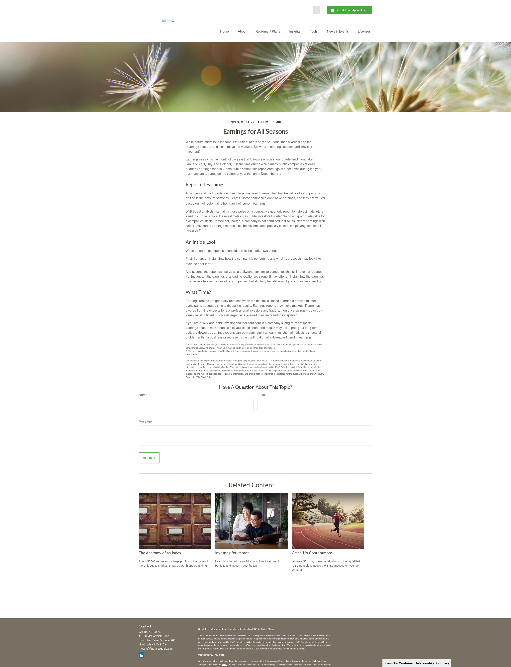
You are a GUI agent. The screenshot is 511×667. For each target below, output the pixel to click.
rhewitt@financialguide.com (156, 648)
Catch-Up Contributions (312, 553)
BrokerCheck (267, 628)
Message (145, 421)
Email (261, 394)
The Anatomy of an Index (160, 553)
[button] (224, 31)
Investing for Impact (232, 553)
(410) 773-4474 (151, 632)
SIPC (224, 664)
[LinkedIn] (316, 10)
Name (143, 394)
